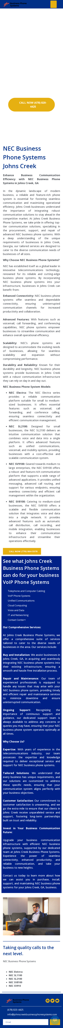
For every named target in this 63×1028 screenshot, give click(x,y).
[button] (53, 4)
